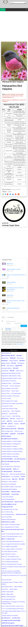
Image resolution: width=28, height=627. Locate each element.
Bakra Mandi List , (6, 353)
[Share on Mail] (16, 194)
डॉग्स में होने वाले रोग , (6, 618)
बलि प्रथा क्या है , (18, 471)
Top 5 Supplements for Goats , (10, 527)
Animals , (16, 423)
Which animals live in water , (9, 401)
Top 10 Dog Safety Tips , (8, 599)
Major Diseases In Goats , (8, 554)
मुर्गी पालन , (10, 423)
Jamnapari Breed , (6, 368)
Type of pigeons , (16, 411)
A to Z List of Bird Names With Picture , (12, 608)
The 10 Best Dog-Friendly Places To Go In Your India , (13, 612)
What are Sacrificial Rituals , (18, 474)
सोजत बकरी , (16, 368)
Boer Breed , (10, 365)
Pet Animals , (5, 386)
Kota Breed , (21, 363)
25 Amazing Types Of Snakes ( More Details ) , (11, 583)
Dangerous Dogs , (6, 383)
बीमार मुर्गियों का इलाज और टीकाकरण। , (10, 439)
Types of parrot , (6, 416)
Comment (23, 325)
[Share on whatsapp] (3, 194)
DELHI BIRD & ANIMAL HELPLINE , (11, 486)
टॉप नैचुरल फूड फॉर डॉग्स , (7, 507)
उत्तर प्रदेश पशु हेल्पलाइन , (20, 459)
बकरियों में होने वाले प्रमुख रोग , (8, 623)
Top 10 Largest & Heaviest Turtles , (11, 559)
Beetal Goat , (5, 358)
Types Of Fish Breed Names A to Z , (12, 536)
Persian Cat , (20, 418)
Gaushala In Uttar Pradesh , (9, 481)
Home (2, 9)
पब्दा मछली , (22, 423)
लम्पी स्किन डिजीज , (6, 494)
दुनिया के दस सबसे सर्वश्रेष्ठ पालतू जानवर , (10, 461)
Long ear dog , (5, 411)
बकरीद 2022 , (16, 469)
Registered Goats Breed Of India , (11, 373)
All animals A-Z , (11, 426)
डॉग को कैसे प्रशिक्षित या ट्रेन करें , (9, 504)
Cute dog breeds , (16, 393)
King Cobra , (5, 589)
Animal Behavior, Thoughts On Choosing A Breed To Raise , (13, 602)
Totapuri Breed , (13, 360)
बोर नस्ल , (3, 365)
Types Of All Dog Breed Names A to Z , (12, 534)
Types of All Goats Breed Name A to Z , (12, 541)
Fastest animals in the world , (9, 388)
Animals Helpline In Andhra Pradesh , (12, 451)
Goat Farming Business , (8, 499)
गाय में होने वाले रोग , (16, 618)
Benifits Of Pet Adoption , (8, 596)
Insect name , (15, 391)
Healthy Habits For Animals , (9, 615)
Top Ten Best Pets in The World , (11, 466)
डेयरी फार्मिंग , (4, 423)
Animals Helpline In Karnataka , (10, 454)
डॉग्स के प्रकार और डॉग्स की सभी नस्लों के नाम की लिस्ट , (12, 530)
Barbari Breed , (5, 363)
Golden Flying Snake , (7, 591)
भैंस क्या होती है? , (5, 433)
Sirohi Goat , (20, 358)
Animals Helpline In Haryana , (10, 456)
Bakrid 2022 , (5, 474)
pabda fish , (4, 413)
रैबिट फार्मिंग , (22, 479)
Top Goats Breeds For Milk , (9, 551)
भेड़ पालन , (23, 476)
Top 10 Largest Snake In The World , (12, 549)
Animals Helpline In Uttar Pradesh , (11, 441)
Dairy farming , (16, 416)
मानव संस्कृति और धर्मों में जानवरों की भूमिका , (11, 620)
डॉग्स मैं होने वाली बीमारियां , (7, 459)
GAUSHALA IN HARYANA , (8, 484)
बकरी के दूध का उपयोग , (21, 514)
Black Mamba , (18, 586)
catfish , (3, 421)
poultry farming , (18, 421)
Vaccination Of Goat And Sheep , (10, 524)
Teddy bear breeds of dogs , (9, 408)
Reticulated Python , (7, 586)
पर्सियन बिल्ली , (21, 428)
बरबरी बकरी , (22, 360)
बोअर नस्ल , (12, 418)
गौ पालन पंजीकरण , (5, 491)
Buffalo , (3, 426)
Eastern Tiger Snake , (7, 594)
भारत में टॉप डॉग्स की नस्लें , (7, 502)
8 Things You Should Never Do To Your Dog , (13, 576)
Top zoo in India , (6, 398)
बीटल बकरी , (19, 355)
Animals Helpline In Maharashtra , (11, 444)
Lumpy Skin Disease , (7, 496)
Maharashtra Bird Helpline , (9, 489)
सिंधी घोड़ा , (12, 370)
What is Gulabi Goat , (7, 431)
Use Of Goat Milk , (6, 517)
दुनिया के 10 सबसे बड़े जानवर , (8, 539)
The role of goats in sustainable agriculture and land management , (11, 572)
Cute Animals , (17, 383)
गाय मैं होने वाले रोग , (5, 476)
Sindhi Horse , (20, 370)
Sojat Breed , (5, 370)
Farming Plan (8, 328)
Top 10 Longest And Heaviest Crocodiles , (13, 544)
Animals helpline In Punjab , (9, 446)
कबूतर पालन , (15, 479)
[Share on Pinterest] (7, 194)
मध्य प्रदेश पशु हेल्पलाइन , (7, 471)
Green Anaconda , (6, 579)
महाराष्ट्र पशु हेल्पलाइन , (6, 469)
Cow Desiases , (15, 476)
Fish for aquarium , (15, 386)
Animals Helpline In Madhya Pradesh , (12, 449)
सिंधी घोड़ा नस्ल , (5, 418)
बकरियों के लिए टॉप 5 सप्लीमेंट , (8, 522)
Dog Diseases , (5, 464)
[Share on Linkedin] (13, 194)
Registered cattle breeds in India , (11, 375)
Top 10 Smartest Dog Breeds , (10, 561)
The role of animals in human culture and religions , (13, 567)
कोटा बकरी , (14, 363)
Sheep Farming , (6, 479)
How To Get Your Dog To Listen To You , (12, 606)
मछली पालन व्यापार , (19, 502)
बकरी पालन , (10, 421)
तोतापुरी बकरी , (4, 360)
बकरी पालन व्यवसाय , (16, 491)
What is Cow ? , (19, 431)
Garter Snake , (14, 589)
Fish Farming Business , (8, 514)
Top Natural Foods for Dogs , (9, 509)
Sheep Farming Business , (8, 519)
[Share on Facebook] (5, 194)
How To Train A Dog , (7, 512)
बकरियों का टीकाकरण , (6, 436)
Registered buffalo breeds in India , (11, 378)
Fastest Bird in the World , (9, 381)
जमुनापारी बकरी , (19, 365)
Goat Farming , (13, 413)
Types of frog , (5, 393)
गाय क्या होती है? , (21, 433)
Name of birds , (5, 391)
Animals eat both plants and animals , (12, 403)
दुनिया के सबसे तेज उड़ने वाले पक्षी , (9, 428)
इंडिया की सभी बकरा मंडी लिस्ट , (8, 355)
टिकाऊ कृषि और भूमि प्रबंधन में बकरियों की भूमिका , (12, 625)
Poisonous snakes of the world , (10, 396)
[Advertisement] (14, 26)
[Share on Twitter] (10, 194)
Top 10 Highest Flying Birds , (9, 546)
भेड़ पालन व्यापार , (15, 494)
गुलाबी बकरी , (13, 433)
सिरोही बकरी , (13, 358)
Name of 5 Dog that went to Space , (11, 564)
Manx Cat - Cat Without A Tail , (10, 556)
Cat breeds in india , (7, 406)
